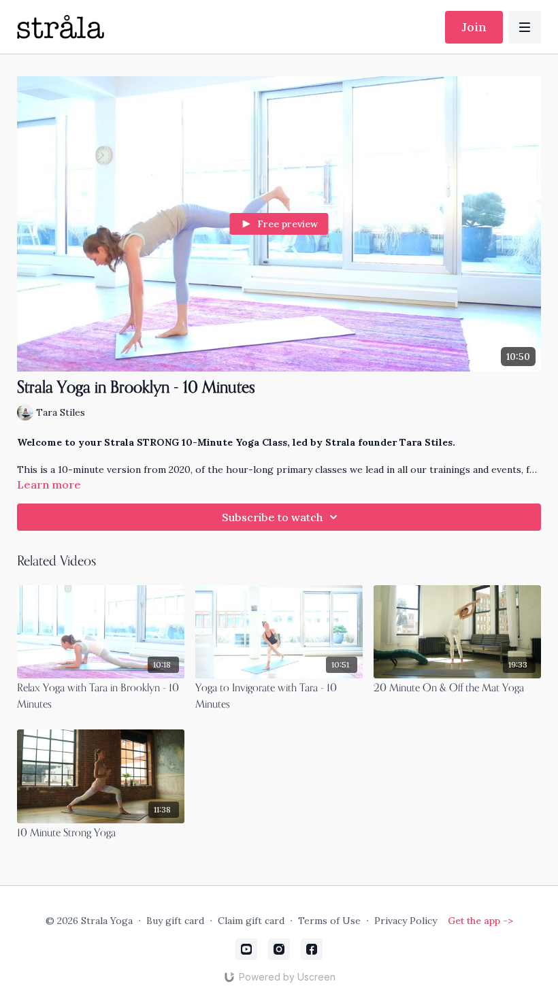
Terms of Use (329, 921)
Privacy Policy (405, 921)
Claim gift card (251, 921)
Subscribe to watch (272, 517)
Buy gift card (175, 921)
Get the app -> (480, 921)
